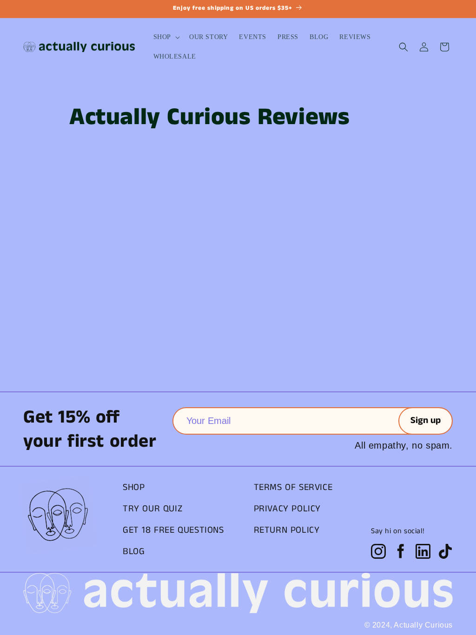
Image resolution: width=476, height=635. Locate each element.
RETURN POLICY (287, 530)
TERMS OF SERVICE (293, 487)
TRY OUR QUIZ (152, 509)
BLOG (134, 551)
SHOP (134, 487)
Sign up (425, 420)
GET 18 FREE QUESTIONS (173, 530)
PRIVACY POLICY (287, 509)
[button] (166, 37)
